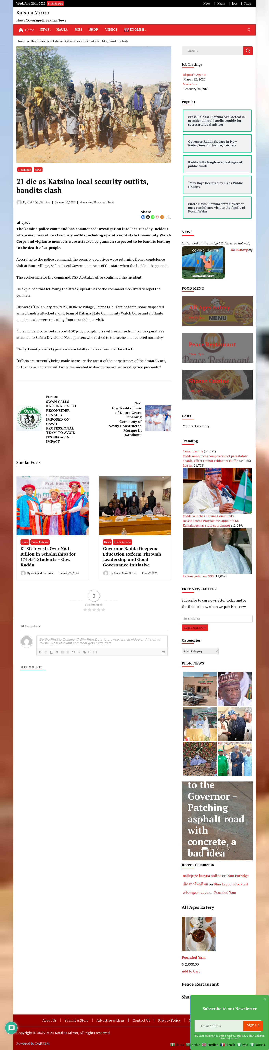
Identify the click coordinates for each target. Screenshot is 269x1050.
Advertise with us (110, 1020)
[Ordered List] (62, 652)
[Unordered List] (68, 652)
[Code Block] (79, 652)
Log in (187, 465)
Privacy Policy (169, 1020)
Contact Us (141, 1020)
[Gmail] (157, 217)
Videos (111, 29)
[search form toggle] (249, 30)
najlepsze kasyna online (202, 875)
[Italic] (46, 652)
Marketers (190, 84)
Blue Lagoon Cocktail (231, 884)
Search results (193, 451)
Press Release (40, 542)
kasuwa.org (239, 249)
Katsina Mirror (33, 12)
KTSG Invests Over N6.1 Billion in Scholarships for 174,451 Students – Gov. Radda (48, 556)
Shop (247, 3)
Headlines (24, 169)
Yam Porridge (238, 875)
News (207, 3)
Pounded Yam (225, 892)
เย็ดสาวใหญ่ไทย (195, 884)
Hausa (221, 3)
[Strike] (57, 652)
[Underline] (51, 652)
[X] (148, 217)
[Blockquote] (73, 652)
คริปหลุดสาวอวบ (196, 892)
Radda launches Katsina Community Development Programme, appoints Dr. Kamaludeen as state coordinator (211, 521)
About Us (49, 1020)
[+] (95, 651)
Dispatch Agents (194, 74)
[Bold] (40, 652)
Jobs (234, 3)
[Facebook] (143, 217)
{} (89, 651)
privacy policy (245, 1035)
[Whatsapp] (153, 217)
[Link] (84, 652)
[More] (162, 217)
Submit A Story (76, 1020)
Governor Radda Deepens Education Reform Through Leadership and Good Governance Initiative (132, 556)
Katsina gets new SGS (198, 576)
